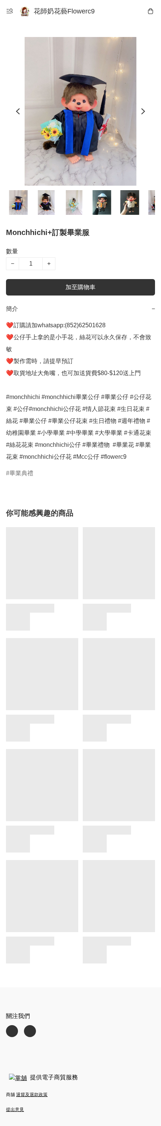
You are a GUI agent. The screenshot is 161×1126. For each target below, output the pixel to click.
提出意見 (15, 1109)
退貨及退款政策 (32, 1094)
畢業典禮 (21, 473)
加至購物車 (80, 287)
